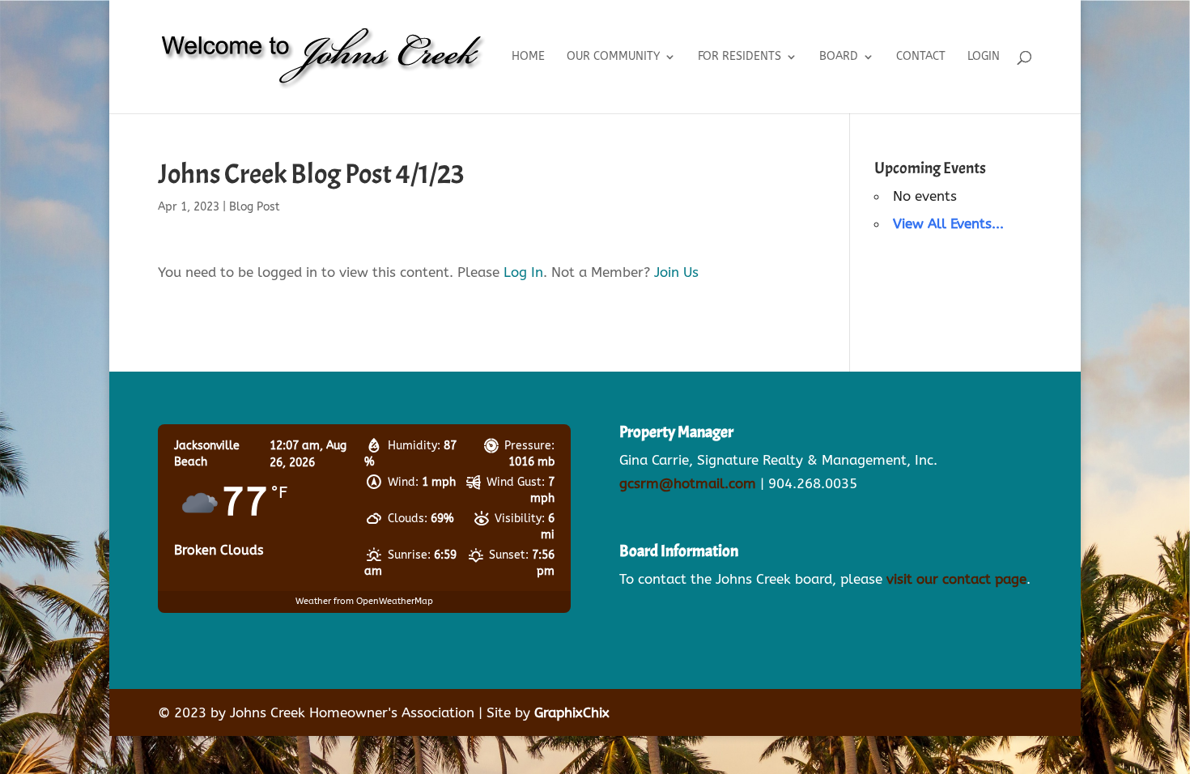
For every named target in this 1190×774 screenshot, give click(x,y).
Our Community (613, 57)
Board (838, 57)
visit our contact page (956, 579)
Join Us (676, 272)
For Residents (739, 57)
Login (983, 57)
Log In (523, 272)
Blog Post (254, 207)
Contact (921, 57)
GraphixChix (572, 712)
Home (528, 57)
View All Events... (948, 223)
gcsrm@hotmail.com (687, 483)
